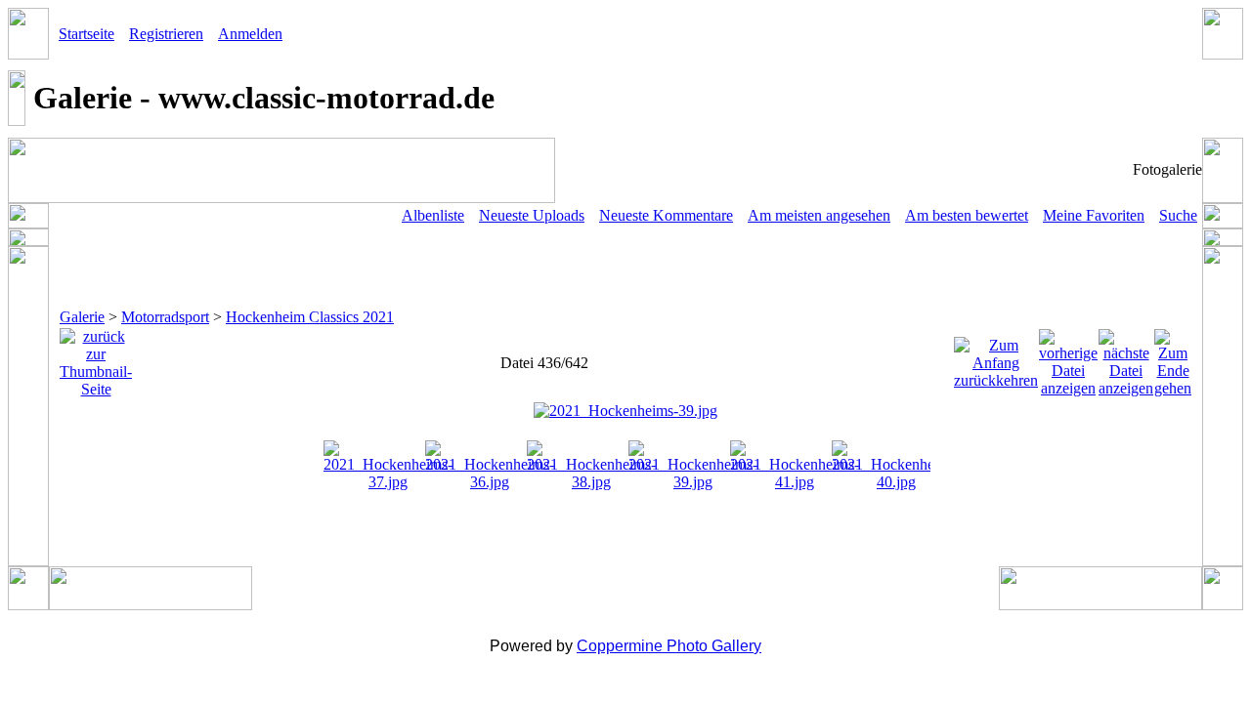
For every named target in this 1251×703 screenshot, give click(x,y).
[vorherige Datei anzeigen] (1068, 358)
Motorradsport (165, 317)
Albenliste (433, 215)
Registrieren (166, 33)
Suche (1178, 215)
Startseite (86, 33)
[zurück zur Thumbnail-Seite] (96, 358)
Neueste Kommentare (666, 215)
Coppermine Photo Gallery (669, 646)
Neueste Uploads (531, 215)
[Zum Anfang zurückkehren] (996, 358)
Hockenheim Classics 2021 (310, 317)
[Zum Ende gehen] (1172, 358)
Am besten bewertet (966, 215)
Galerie (82, 317)
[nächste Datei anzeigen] (1126, 358)
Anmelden (250, 33)
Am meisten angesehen (819, 215)
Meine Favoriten (1093, 215)
